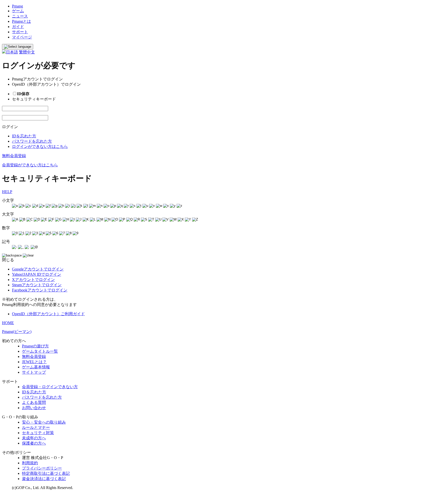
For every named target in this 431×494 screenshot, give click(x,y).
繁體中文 (27, 52)
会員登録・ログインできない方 (50, 387)
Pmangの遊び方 (35, 346)
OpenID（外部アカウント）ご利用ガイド (48, 314)
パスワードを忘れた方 (32, 141)
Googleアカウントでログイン (38, 269)
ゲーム (18, 11)
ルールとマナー (36, 427)
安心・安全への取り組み (44, 422)
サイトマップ (34, 372)
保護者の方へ (34, 443)
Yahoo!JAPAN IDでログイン (36, 274)
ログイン (10, 127)
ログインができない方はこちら (40, 146)
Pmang (17, 6)
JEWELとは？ (34, 362)
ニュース (20, 16)
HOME (8, 323)
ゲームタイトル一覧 (40, 351)
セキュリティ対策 (38, 433)
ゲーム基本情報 (36, 367)
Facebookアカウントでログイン (39, 290)
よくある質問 (34, 402)
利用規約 (30, 463)
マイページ (22, 37)
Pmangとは (21, 21)
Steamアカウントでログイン (37, 285)
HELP (7, 192)
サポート (20, 32)
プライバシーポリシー (42, 468)
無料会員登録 (14, 156)
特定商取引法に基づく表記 (46, 473)
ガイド (18, 26)
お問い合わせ (34, 408)
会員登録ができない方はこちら (30, 165)
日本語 (12, 52)
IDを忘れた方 (24, 136)
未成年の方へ (34, 438)
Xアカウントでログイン (33, 279)
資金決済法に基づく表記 (44, 479)
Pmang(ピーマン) (16, 331)
